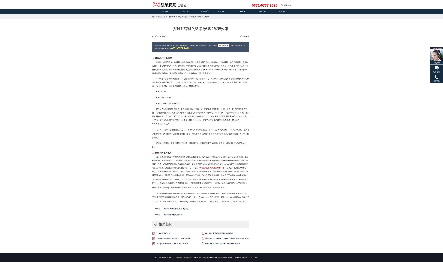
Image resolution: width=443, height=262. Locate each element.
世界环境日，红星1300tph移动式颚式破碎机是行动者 (227, 238)
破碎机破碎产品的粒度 (211, 168)
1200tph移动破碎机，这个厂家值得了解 (172, 243)
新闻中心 (221, 11)
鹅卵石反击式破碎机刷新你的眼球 (219, 233)
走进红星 (184, 11)
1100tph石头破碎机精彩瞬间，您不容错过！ (174, 238)
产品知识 (180, 17)
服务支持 (262, 11)
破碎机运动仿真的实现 (173, 215)
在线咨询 (225, 45)
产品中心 (205, 11)
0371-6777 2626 (264, 5)
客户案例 (241, 11)
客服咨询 (287, 5)
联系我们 (282, 11)
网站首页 (164, 11)
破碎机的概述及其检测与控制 (176, 209)
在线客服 (436, 63)
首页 (165, 17)
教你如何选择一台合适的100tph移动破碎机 (222, 243)
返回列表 (246, 36)
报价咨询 (436, 72)
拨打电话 (436, 81)
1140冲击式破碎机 (163, 233)
